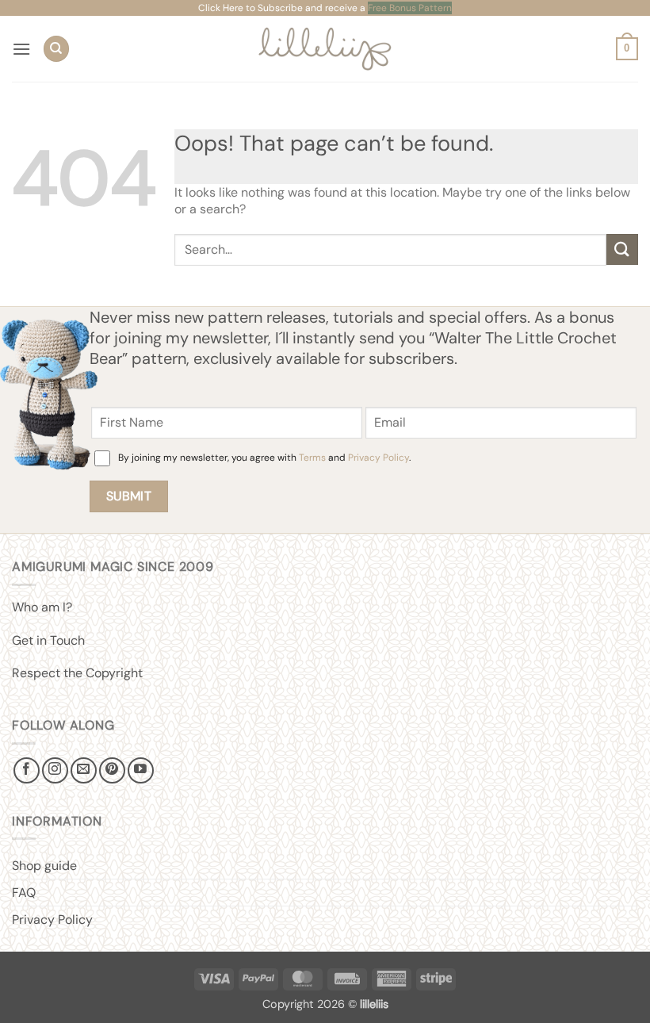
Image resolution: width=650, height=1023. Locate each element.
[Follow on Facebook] (26, 770)
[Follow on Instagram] (55, 770)
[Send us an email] (84, 770)
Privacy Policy (378, 457)
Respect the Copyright (77, 673)
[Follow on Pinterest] (112, 770)
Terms (312, 457)
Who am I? (42, 607)
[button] (21, 48)
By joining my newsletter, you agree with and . (264, 457)
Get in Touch (48, 640)
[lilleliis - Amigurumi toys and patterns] (325, 49)
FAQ (24, 892)
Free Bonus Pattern (410, 8)
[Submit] (622, 249)
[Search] (56, 49)
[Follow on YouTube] (141, 770)
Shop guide (44, 865)
